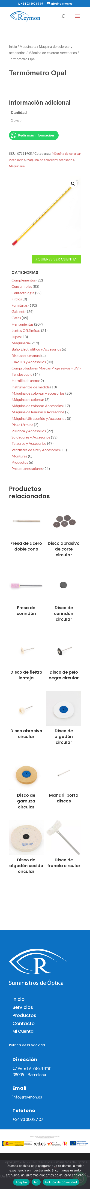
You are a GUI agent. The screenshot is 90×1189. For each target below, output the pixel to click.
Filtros (17, 299)
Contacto (23, 1023)
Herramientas (22, 324)
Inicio (13, 46)
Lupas (16, 336)
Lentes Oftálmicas (26, 330)
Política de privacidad (61, 1182)
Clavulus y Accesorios (29, 362)
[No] (84, 1174)
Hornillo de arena (25, 380)
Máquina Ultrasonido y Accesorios (39, 418)
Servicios (22, 1007)
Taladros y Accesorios (29, 443)
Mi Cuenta (22, 1031)
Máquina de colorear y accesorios (50, 160)
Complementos (24, 280)
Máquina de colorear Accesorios (52, 53)
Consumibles (22, 286)
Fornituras (20, 305)
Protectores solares (27, 468)
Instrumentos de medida (31, 387)
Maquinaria (28, 46)
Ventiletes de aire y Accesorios (36, 450)
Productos (20, 462)
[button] (73, 184)
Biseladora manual (26, 355)
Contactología (23, 292)
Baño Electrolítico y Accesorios (36, 349)
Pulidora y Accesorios (29, 431)
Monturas (19, 456)
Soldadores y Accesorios (31, 437)
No (36, 1182)
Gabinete (19, 311)
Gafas (16, 317)
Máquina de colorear (28, 399)
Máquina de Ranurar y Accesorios (38, 412)
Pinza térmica (22, 424)
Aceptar (21, 1182)
